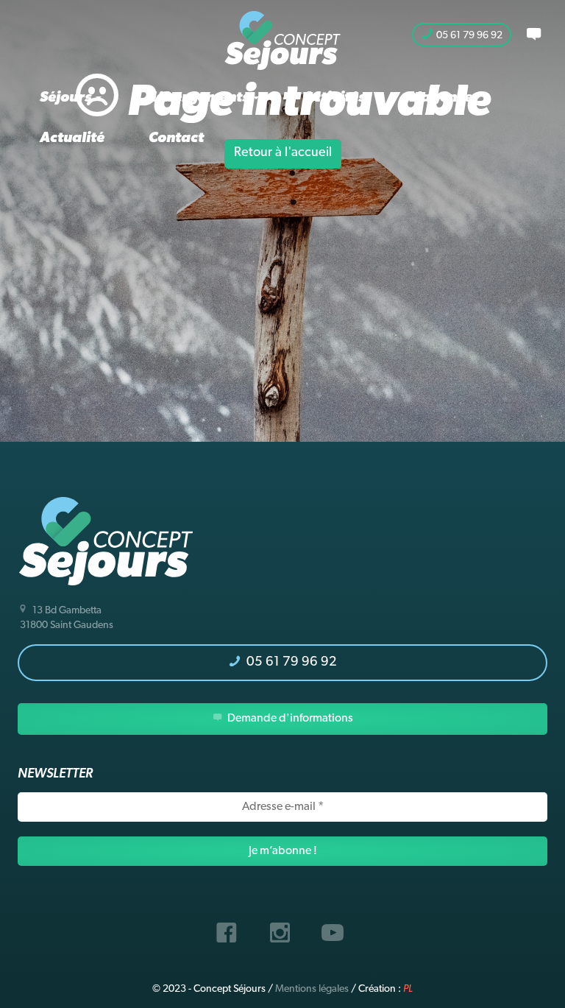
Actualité (72, 138)
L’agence (440, 98)
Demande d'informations (289, 719)
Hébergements (199, 98)
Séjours (67, 98)
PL (408, 989)
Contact (176, 138)
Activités (334, 98)
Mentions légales (312, 989)
